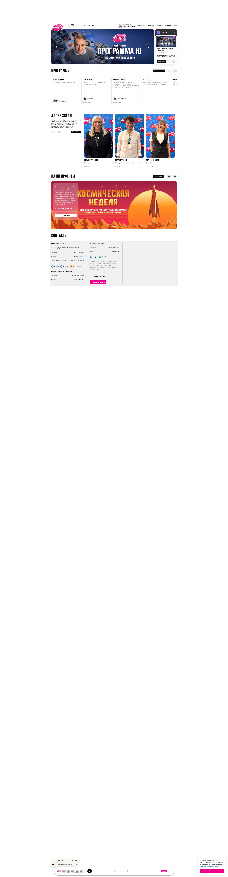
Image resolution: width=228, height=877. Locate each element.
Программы (142, 25)
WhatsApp (105, 257)
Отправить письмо (98, 282)
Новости (151, 25)
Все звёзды (75, 132)
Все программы (159, 71)
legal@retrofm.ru (79, 256)
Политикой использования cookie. (210, 866)
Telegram (56, 266)
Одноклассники (77, 266)
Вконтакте (66, 266)
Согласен (212, 871)
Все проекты (158, 176)
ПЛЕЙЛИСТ (163, 871)
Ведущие (159, 25)
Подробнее (66, 215)
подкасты (168, 25)
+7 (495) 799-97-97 (78, 252)
